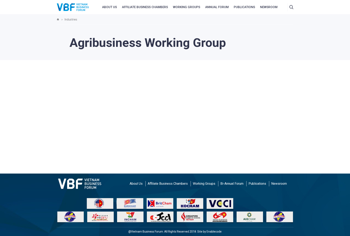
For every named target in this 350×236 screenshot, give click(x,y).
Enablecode (214, 231)
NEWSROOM (268, 7)
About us (109, 7)
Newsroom (279, 184)
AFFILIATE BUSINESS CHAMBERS (145, 7)
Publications (244, 7)
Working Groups (186, 7)
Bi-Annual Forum (231, 184)
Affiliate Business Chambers (168, 184)
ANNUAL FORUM (217, 7)
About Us (136, 184)
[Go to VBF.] (58, 19)
